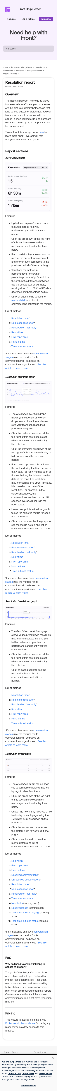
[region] (28, 1072)
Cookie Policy (28, 1073)
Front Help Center (30, 9)
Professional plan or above (20, 1023)
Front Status (40, 1052)
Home (5, 67)
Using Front (40, 67)
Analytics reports (10, 74)
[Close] (53, 1057)
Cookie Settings (28, 1085)
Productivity (8, 70)
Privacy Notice (45, 1073)
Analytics (20, 70)
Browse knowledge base (21, 67)
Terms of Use (14, 1073)
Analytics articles (34, 70)
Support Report (11, 1052)
